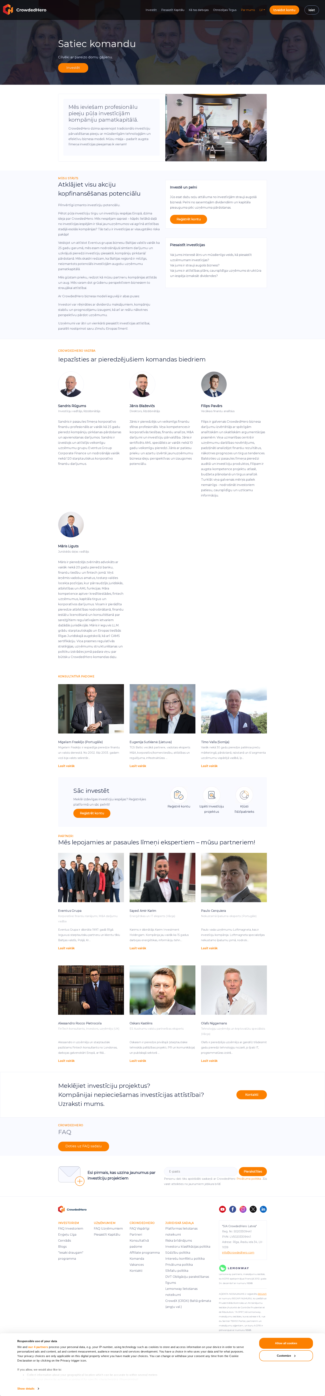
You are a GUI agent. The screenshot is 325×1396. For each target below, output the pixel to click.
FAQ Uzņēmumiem (108, 1228)
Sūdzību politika (177, 1252)
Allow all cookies (286, 1343)
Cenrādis (64, 1240)
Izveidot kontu (284, 10)
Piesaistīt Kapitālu (172, 10)
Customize (284, 1355)
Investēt (151, 10)
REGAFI (262, 1293)
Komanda (137, 1258)
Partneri (136, 1234)
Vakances (137, 1264)
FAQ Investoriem (70, 1228)
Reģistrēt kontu (189, 219)
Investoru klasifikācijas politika (187, 1246)
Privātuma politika (249, 1178)
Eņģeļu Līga (67, 1234)
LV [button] (261, 10)
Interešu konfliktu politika (185, 1258)
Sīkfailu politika (176, 1270)
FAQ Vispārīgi (139, 1228)
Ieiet (311, 10)
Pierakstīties (253, 1171)
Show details (25, 1388)
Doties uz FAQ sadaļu (83, 1146)
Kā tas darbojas (199, 10)
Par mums (248, 10)
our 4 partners (38, 1347)
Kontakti (251, 1094)
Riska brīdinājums (178, 1240)
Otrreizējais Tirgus (224, 10)
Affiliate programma (145, 1252)
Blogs (62, 1246)
